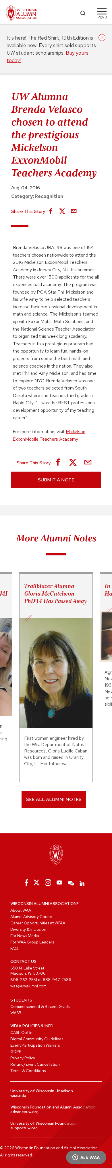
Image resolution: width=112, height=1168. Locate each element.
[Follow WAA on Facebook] (25, 882)
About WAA (20, 910)
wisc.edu (18, 1095)
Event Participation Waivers (35, 1045)
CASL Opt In (21, 1032)
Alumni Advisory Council (31, 916)
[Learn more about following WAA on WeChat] (70, 882)
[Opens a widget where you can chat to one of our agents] (86, 1158)
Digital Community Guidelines (36, 1038)
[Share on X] (62, 211)
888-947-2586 (57, 979)
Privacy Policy (22, 1058)
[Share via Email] (74, 211)
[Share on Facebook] (51, 211)
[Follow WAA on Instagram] (48, 882)
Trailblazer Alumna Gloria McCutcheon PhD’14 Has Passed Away (55, 594)
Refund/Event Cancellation (35, 1064)
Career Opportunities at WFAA (37, 923)
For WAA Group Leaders (32, 942)
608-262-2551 (23, 979)
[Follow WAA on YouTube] (59, 882)
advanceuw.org (24, 1111)
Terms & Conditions (28, 1070)
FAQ (14, 948)
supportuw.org (24, 1127)
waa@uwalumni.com (28, 986)
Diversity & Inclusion (28, 929)
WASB (15, 1012)
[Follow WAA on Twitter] (36, 882)
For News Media (24, 935)
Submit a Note (56, 480)
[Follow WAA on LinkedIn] (82, 882)
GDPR (16, 1051)
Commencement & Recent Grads (39, 1006)
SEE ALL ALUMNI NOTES (54, 799)
